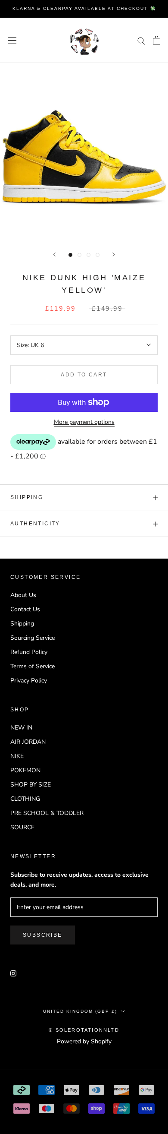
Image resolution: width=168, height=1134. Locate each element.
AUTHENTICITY (35, 524)
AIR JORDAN (28, 742)
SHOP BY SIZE (30, 784)
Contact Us (25, 609)
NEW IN (21, 727)
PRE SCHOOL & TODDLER (47, 813)
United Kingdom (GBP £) (80, 1011)
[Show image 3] (88, 255)
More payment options (84, 422)
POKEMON (25, 770)
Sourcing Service (32, 638)
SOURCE (22, 827)
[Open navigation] (12, 40)
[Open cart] (156, 40)
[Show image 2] (79, 255)
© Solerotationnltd (84, 1030)
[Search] (141, 40)
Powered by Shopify (84, 1041)
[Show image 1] (70, 255)
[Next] (113, 254)
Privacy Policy (28, 680)
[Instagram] (13, 973)
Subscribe (42, 935)
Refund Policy (28, 652)
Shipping (26, 497)
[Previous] (54, 254)
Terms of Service (32, 666)
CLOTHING (25, 799)
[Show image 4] (98, 255)
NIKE (17, 756)
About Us (23, 595)
